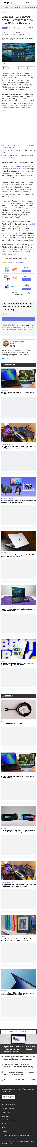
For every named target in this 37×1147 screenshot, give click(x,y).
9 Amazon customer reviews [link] (16, 262)
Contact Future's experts (9, 1108)
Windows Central (17, 166)
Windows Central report (11, 87)
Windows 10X (7, 73)
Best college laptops (10, 150)
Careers (4, 1131)
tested (32, 224)
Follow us (22, 68)
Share (6, 68)
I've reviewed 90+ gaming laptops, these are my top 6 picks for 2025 (19, 1073)
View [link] (26, 271)
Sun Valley (22, 235)
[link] (6, 270)
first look (20, 222)
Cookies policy (6, 1116)
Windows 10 (6, 173)
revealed (8, 78)
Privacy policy (6, 1112)
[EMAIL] (14, 346)
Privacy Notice (25, 325)
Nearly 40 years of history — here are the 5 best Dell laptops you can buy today (19, 1058)
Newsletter (31, 68)
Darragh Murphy (14, 28)
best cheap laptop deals (22, 155)
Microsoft (15, 75)
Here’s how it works (17, 39)
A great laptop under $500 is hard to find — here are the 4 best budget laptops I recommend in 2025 (19, 1049)
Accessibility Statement (9, 1120)
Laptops (4, 12)
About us (5, 1124)
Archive (4, 1128)
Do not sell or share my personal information (15, 1135)
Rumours (26, 192)
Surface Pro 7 (11, 226)
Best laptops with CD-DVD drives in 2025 (19, 1080)
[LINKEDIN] (11, 346)
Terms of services (23, 324)
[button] (2, 2)
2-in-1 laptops (15, 7)
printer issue (17, 254)
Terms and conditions (8, 1104)
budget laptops (7, 105)
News (4, 28)
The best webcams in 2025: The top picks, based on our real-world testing (18, 1066)
